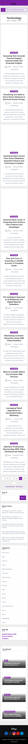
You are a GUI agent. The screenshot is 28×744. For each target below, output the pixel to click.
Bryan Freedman (7, 636)
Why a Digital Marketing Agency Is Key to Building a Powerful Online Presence (13, 716)
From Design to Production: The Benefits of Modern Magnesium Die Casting (12, 518)
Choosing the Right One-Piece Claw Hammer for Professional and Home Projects (12, 525)
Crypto (4, 565)
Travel (4, 622)
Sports (4, 614)
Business (4, 561)
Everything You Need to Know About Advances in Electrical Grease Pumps (14, 97)
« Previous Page (9, 486)
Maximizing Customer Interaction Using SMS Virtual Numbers (14, 338)
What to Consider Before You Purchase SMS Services (14, 374)
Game (3, 594)
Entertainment (6, 577)
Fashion (4, 581)
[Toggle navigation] (2, 3)
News (3, 610)
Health (4, 602)
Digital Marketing (7, 569)
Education (5, 573)
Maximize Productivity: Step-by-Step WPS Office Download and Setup (14, 449)
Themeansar (14, 741)
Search (4, 492)
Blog (3, 557)
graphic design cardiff (9, 634)
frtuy (13, 3)
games (4, 598)
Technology (14, 52)
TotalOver (5, 638)
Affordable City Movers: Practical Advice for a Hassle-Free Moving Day (12, 665)
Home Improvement (8, 606)
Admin (9, 67)
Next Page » (19, 486)
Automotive (5, 552)
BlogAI (23, 739)
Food (3, 589)
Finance (4, 585)
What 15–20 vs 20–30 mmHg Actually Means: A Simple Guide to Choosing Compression (13, 539)
